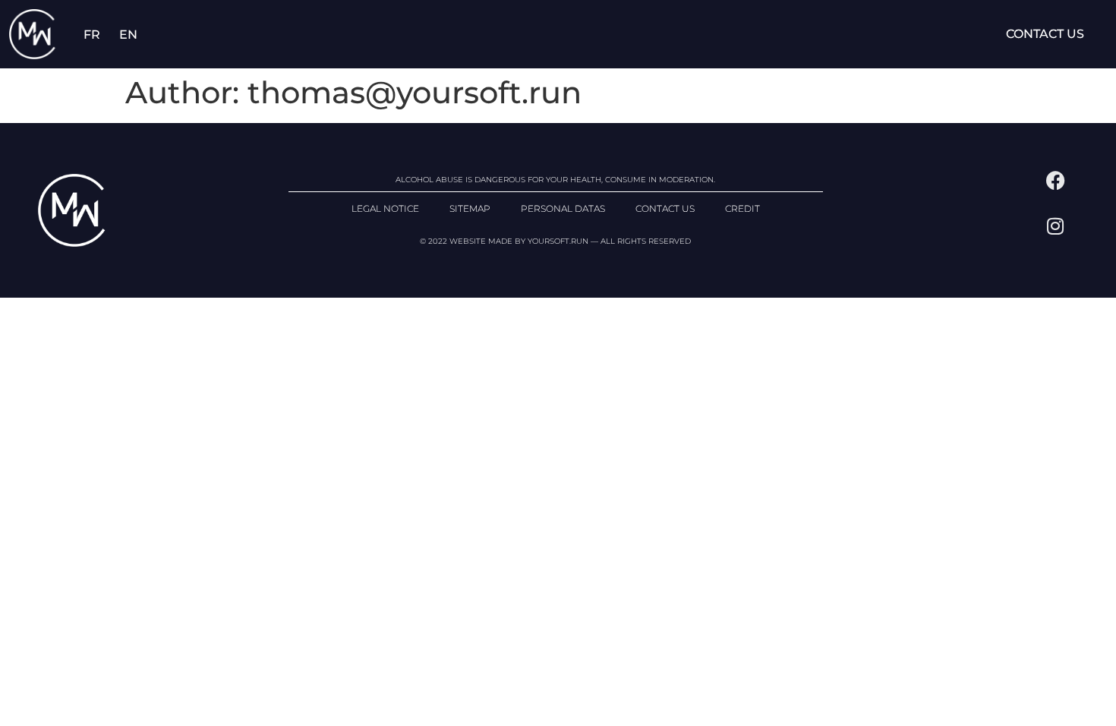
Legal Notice (385, 208)
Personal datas (563, 208)
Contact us (1045, 34)
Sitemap (469, 208)
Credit (742, 208)
